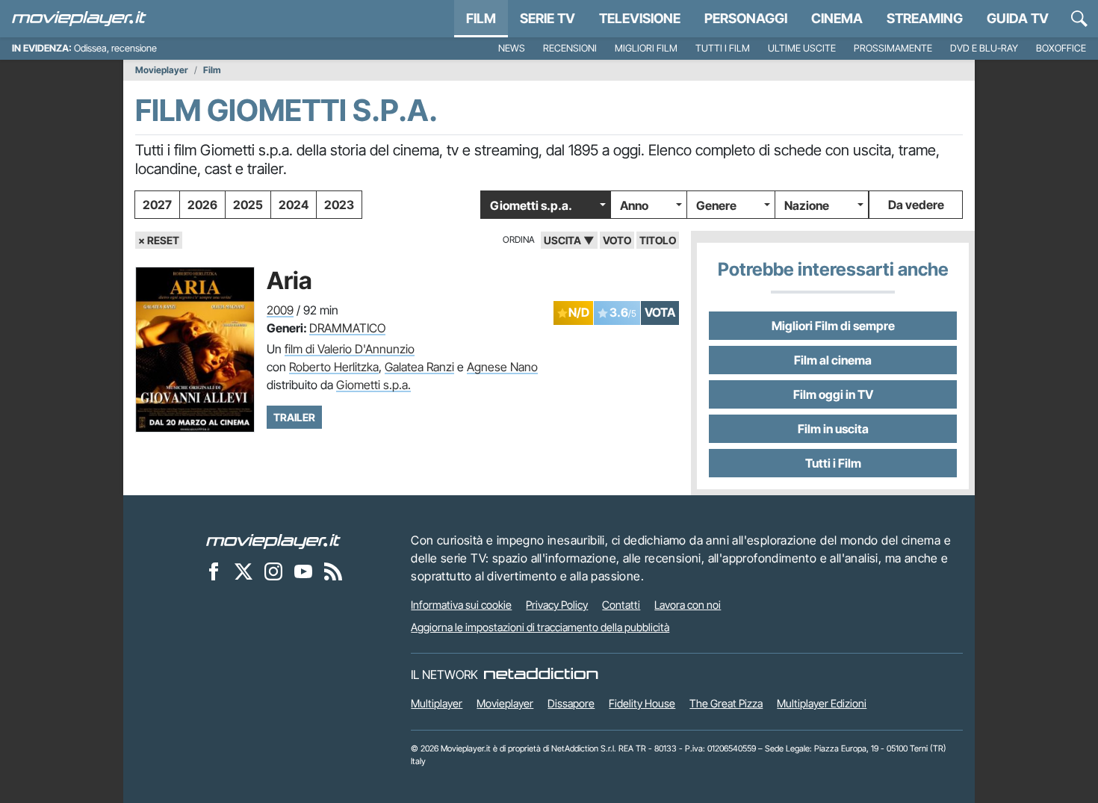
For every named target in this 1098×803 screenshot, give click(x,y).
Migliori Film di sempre (833, 325)
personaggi (745, 18)
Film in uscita (833, 428)
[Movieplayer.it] (79, 18)
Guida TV (1018, 18)
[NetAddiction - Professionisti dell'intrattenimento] (541, 674)
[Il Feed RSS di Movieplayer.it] (333, 570)
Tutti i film (722, 48)
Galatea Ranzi (419, 366)
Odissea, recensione (115, 48)
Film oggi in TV (833, 394)
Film (481, 18)
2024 (293, 204)
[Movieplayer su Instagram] (273, 570)
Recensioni (570, 48)
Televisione (639, 18)
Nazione (806, 205)
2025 (248, 204)
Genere (716, 205)
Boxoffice (1061, 48)
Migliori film (646, 48)
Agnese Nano (502, 366)
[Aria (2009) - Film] (195, 349)
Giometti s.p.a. (531, 205)
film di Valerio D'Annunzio (350, 348)
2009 (280, 310)
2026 (202, 204)
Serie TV (547, 18)
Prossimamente (893, 48)
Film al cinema (833, 360)
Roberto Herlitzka (334, 366)
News (511, 48)
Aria (289, 280)
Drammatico (347, 327)
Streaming (925, 18)
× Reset (158, 240)
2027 (157, 204)
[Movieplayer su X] (243, 570)
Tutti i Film (833, 463)
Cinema (837, 18)
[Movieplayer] (273, 540)
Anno (634, 205)
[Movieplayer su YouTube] (303, 570)
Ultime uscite (802, 48)
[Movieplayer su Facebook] (214, 570)
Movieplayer (161, 70)
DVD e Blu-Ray (984, 48)
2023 (339, 204)
